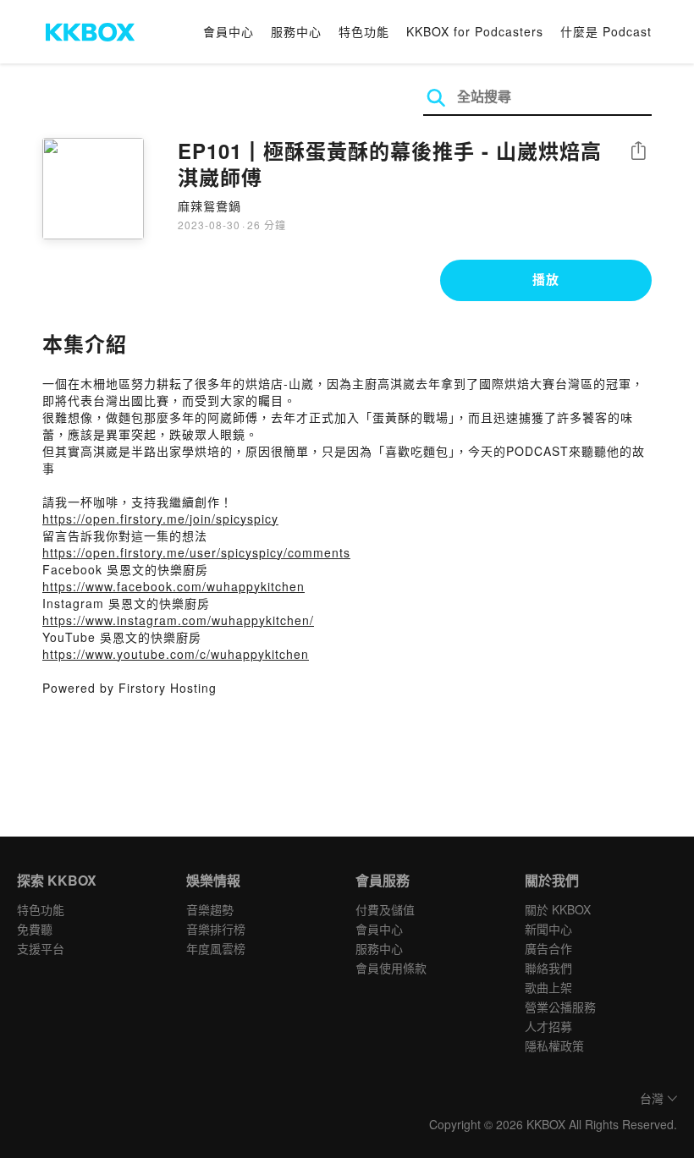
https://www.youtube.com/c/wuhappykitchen (175, 653)
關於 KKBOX (558, 909)
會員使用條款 (391, 967)
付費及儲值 (385, 909)
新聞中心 (548, 928)
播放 (545, 279)
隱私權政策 (554, 1045)
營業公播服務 (560, 1006)
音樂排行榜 (215, 928)
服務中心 (296, 31)
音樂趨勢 (210, 909)
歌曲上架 (548, 987)
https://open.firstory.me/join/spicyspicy (160, 518)
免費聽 (34, 928)
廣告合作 (548, 948)
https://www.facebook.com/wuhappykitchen (173, 586)
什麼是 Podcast (606, 31)
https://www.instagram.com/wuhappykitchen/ (178, 620)
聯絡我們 (548, 967)
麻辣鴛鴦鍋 (209, 205)
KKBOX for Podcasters (474, 31)
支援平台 (40, 948)
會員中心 (228, 31)
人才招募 (548, 1026)
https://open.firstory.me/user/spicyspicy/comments (196, 552)
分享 (638, 152)
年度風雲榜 (215, 948)
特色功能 (364, 31)
